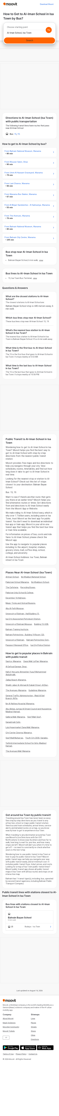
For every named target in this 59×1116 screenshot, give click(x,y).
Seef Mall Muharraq (14, 738)
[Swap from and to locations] (49, 30)
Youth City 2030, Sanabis (36, 738)
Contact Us (33, 1054)
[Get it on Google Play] (11, 1047)
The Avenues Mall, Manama (18, 751)
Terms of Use (8, 1054)
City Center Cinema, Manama (19, 733)
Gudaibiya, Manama (37, 690)
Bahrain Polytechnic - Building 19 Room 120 (25, 635)
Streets (34, 1027)
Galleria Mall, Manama (15, 717)
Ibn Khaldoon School (40, 582)
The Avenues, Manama (16, 690)
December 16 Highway (16, 598)
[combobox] (29, 28)
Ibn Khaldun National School (33, 577)
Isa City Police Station (40, 645)
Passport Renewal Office (17, 645)
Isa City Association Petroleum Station (23, 619)
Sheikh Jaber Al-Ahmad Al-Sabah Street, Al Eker (27, 685)
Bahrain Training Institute (17, 629)
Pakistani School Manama (17, 582)
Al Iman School (12, 577)
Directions (35, 1039)
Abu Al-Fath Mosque (15, 608)
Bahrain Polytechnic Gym (37, 640)
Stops (33, 1031)
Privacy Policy (21, 1054)
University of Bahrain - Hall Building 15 (22, 614)
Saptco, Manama (13, 661)
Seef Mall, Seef (34, 717)
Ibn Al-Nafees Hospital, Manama (20, 704)
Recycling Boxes (27, 587)
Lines (33, 1018)
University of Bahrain (15, 640)
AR (6, 1037)
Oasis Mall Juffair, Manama (35, 661)
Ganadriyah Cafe (13, 722)
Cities (33, 1035)
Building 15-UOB (41, 624)
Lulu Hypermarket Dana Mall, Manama (22, 727)
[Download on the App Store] (28, 1047)
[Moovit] (10, 4)
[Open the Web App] (45, 1047)
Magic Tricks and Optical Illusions (20, 603)
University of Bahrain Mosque (19, 624)
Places (33, 1023)
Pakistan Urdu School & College (19, 593)
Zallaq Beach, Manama (16, 680)
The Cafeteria (12, 587)
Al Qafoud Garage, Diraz (16, 667)
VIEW (41, 260)
